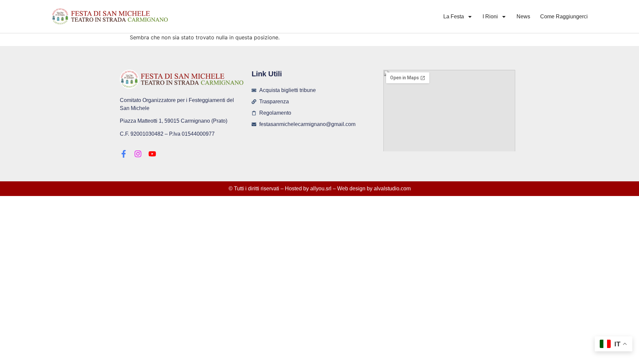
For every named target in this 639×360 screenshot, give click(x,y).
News (523, 16)
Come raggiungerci (564, 16)
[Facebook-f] (123, 154)
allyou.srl (320, 188)
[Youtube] (152, 154)
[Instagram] (138, 154)
